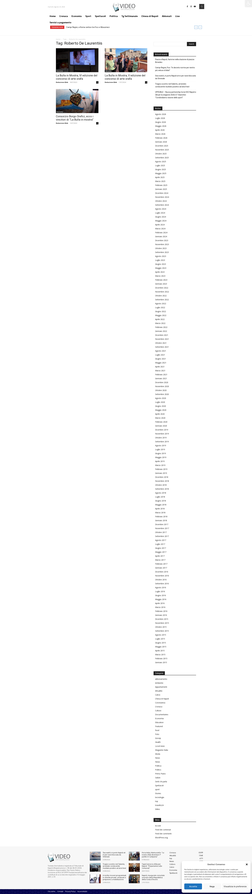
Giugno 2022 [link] (160, 311)
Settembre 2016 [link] (162, 583)
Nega (212, 886)
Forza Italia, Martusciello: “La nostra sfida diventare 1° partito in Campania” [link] (153, 855)
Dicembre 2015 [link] (161, 619)
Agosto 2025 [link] (160, 161)
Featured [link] (159, 726)
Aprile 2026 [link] (160, 130)
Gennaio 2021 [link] (161, 378)
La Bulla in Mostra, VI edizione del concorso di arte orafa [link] (76, 77)
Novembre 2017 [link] (162, 528)
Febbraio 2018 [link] (161, 516)
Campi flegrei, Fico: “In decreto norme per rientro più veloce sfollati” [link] (175, 69)
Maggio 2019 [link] (160, 457)
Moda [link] (157, 754)
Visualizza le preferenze (235, 886)
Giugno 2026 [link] (160, 122)
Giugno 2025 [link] (160, 169)
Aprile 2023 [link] (160, 272)
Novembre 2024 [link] (162, 197)
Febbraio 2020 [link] (161, 422)
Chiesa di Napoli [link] (162, 698)
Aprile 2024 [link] (160, 224)
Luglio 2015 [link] (160, 639)
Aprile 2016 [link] (160, 603)
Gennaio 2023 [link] (161, 284)
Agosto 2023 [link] (160, 256)
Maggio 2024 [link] (160, 220)
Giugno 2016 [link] (160, 595)
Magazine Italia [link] (161, 750)
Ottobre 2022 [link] (161, 295)
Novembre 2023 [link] (162, 244)
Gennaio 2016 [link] (161, 615)
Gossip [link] (158, 738)
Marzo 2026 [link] (160, 134)
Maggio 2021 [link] (160, 362)
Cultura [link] (158, 710)
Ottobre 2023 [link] (161, 248)
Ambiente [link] (159, 683)
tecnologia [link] (159, 797)
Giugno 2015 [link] (160, 642)
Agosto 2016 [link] (160, 587)
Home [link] (58, 39)
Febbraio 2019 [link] (161, 469)
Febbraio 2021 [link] (161, 374)
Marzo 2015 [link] (160, 654)
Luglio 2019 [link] (160, 449)
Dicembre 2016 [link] (161, 571)
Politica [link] (158, 766)
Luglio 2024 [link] (160, 213)
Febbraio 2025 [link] (161, 185)
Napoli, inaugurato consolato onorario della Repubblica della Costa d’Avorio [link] (153, 877)
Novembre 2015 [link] (162, 623)
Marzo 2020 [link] (160, 418)
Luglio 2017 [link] (160, 544)
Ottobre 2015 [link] (161, 627)
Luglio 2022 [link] (160, 307)
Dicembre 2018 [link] (161, 477)
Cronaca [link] (158, 706)
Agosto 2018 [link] (160, 493)
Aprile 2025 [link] (160, 177)
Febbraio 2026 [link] (161, 138)
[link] (248, 3)
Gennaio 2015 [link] (161, 662)
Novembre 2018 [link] (162, 481)
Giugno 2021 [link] (160, 358)
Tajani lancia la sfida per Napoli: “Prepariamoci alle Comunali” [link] (152, 866)
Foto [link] (157, 734)
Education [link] (159, 722)
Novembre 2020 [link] (162, 386)
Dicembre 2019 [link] (161, 429)
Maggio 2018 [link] (160, 504)
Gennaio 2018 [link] (161, 520)
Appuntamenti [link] (161, 687)
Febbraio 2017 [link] (161, 564)
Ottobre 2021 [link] (161, 343)
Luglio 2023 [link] (160, 260)
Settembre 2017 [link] (162, 536)
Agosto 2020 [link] (160, 398)
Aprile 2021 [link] (160, 366)
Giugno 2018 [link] (160, 500)
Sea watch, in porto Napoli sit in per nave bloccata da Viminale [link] (175, 77)
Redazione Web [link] (62, 82)
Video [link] (157, 809)
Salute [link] (157, 777)
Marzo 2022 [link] (160, 323)
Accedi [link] (158, 825)
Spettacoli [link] (159, 785)
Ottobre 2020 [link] (161, 390)
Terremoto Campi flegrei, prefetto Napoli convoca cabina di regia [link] (94, 27)
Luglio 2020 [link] (160, 402)
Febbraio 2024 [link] (161, 232)
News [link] (157, 758)
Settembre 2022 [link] (162, 299)
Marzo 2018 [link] (160, 512)
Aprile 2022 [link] (160, 319)
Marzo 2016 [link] (160, 607)
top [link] (156, 801)
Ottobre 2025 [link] (161, 153)
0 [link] (97, 82)
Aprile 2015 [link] (160, 650)
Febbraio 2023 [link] (161, 280)
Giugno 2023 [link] (160, 264)
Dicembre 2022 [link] (161, 287)
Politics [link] (158, 769)
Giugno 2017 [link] (160, 548)
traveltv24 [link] (159, 805)
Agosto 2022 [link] (160, 303)
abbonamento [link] (161, 679)
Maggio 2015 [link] (160, 646)
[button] (246, 864)
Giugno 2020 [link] (160, 406)
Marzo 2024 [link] (160, 228)
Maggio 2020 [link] (160, 410)
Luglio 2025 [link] (160, 165)
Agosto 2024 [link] (160, 209)
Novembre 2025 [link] (162, 149)
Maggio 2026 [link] (160, 126)
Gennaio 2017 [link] (161, 568)
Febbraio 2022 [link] (161, 327)
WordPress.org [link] (161, 837)
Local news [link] (160, 746)
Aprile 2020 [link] (160, 414)
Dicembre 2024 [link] (161, 193)
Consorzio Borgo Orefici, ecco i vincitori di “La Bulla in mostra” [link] (74, 118)
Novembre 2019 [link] (162, 433)
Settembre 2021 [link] (162, 347)
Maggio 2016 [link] (160, 599)
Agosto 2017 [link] (160, 540)
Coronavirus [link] (160, 702)
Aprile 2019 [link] (160, 461)
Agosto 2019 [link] (160, 445)
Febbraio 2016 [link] (161, 611)
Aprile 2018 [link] (160, 508)
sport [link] (157, 789)
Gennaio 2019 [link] (161, 473)
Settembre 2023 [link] (162, 252)
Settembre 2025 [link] (162, 157)
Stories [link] (158, 793)
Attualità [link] (108, 71)
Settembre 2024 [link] (162, 205)
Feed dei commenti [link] (163, 833)
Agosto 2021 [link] (160, 351)
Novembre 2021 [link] (162, 339)
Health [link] (158, 742)
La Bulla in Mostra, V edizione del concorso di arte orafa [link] (125, 77)
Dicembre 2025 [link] (161, 145)
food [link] (157, 730)
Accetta (193, 886)
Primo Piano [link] (160, 773)
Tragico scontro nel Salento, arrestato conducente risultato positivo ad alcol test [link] (172, 85)
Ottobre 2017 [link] (161, 532)
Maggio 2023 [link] (160, 268)
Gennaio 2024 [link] (161, 236)
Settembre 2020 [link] (162, 394)
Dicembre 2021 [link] (161, 335)
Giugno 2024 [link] (160, 216)
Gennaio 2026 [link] (161, 142)
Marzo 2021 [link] (160, 370)
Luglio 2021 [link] (160, 355)
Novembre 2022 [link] (162, 291)
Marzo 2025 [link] (160, 181)
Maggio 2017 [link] (160, 552)
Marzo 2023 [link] (160, 276)
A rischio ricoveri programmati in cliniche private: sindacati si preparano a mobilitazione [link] (114, 877)
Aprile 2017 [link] (160, 556)
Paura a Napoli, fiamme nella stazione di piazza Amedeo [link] (174, 60)
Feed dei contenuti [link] (163, 829)
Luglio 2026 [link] (160, 118)
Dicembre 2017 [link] (161, 524)
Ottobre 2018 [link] (161, 485)
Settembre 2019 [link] (162, 441)
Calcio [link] (157, 695)
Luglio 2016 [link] (160, 591)
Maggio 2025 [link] (160, 173)
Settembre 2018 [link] (162, 489)
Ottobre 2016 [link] (161, 579)
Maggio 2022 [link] (160, 315)
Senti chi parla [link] (161, 781)
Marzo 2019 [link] (160, 465)
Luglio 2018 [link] (160, 497)
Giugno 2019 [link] (160, 453)
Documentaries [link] (161, 714)
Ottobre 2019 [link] (161, 437)
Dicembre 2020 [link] (161, 382)
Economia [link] (60, 71)
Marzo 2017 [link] (160, 560)
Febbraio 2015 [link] (161, 658)
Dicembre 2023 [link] (161, 240)
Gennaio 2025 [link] (161, 189)
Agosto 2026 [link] (160, 114)
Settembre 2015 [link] (162, 631)
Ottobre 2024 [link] (161, 201)
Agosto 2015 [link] (160, 635)
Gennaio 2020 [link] (161, 426)
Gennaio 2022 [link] (161, 331)
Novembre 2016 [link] (162, 575)
